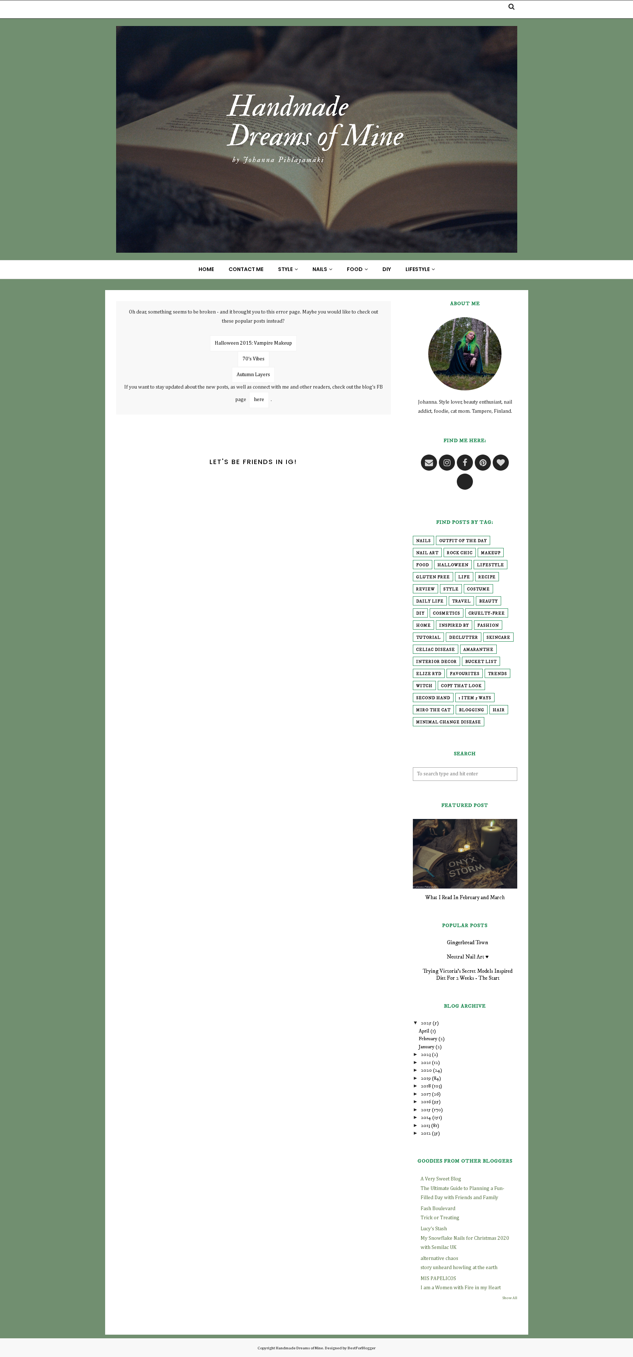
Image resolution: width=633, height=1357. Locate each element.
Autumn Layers (253, 374)
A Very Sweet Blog (441, 1179)
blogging (471, 710)
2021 (426, 1062)
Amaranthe (478, 649)
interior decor (436, 661)
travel (461, 601)
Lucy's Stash (434, 1228)
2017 (426, 1094)
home (423, 625)
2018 (426, 1086)
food (422, 565)
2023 (426, 1054)
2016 (426, 1101)
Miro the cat (433, 710)
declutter (463, 637)
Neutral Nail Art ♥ (468, 956)
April (424, 1031)
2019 (426, 1078)
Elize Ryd (428, 673)
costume (478, 589)
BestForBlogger (361, 1348)
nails (423, 541)
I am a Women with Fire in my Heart (461, 1287)
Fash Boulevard (438, 1208)
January (426, 1046)
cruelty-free (487, 613)
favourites (465, 673)
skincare (498, 637)
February (428, 1038)
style (451, 589)
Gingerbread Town (467, 942)
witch (424, 686)
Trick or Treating (440, 1217)
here (259, 399)
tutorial (428, 637)
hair (499, 710)
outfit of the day (463, 541)
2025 (426, 1023)
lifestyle (490, 565)
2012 (426, 1133)
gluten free (433, 577)
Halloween (453, 565)
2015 (426, 1109)
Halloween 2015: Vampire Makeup (253, 343)
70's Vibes (253, 359)
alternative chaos (439, 1258)
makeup (490, 553)
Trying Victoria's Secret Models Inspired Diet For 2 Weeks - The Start (467, 975)
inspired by (454, 625)
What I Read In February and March (465, 897)
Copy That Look (461, 686)
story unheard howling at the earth (459, 1267)
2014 (426, 1117)
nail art (427, 553)
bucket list (481, 661)
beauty (488, 601)
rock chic (460, 553)
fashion (488, 625)
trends (497, 673)
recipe (487, 577)
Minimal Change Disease (448, 722)
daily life (430, 601)
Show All (509, 1298)
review (425, 589)
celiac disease (435, 649)
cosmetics (446, 613)
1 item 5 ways (475, 698)
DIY (420, 613)
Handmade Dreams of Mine (299, 1348)
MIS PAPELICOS (438, 1278)
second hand (433, 698)
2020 (426, 1070)
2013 (425, 1125)
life (464, 577)
